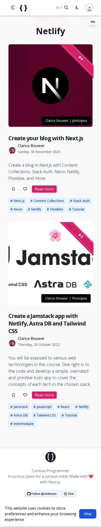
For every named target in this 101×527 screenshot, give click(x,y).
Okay (88, 513)
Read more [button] (44, 189)
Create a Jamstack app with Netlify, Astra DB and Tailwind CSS (47, 323)
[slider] (50, 16)
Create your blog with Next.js (45, 138)
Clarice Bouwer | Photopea (66, 298)
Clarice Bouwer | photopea (66, 120)
